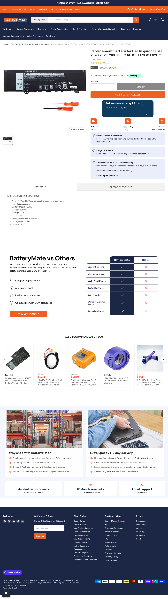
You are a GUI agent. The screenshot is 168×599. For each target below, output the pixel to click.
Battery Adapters (24, 29)
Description (40, 186)
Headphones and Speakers (85, 559)
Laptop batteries (81, 535)
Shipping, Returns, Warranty (121, 186)
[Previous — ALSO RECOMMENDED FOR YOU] (5, 360)
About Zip (140, 531)
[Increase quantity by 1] (112, 86)
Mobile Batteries (81, 524)
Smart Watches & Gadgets (104, 29)
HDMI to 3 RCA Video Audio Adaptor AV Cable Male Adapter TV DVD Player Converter (50, 382)
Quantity (94, 81)
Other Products (34, 36)
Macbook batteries (82, 531)
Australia (156, 9)
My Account (141, 524)
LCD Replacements (82, 539)
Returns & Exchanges (114, 528)
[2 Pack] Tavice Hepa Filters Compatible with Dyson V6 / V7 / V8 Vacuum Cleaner (149, 382)
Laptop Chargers (81, 552)
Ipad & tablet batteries (83, 528)
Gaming (125, 29)
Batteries (7, 29)
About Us (6, 9)
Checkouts (141, 521)
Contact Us (16, 9)
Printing (49, 36)
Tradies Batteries (81, 542)
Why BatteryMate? (28, 313)
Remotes (137, 29)
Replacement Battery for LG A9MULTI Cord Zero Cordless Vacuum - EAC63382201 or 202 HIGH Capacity (84, 382)
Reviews (78, 9)
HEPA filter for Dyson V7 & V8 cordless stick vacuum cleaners (116, 380)
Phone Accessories (59, 29)
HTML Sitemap (111, 560)
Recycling (32, 9)
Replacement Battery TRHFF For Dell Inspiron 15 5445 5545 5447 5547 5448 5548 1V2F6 (18, 380)
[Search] (136, 20)
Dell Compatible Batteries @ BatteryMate (30, 44)
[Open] (6, 593)
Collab (138, 539)
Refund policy (111, 546)
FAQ (24, 9)
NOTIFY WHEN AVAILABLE (127, 94)
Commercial (42, 9)
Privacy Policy (111, 535)
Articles (108, 549)
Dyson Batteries (81, 521)
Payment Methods (113, 553)
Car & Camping (80, 29)
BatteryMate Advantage (64, 9)
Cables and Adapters (83, 556)
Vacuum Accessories (13, 36)
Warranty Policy (112, 542)
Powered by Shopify (10, 588)
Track (51, 9)
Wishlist (139, 528)
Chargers (41, 29)
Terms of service (112, 531)
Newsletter (141, 535)
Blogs (107, 524)
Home (5, 44)
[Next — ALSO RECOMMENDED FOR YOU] (163, 360)
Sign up (40, 536)
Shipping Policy (111, 557)
